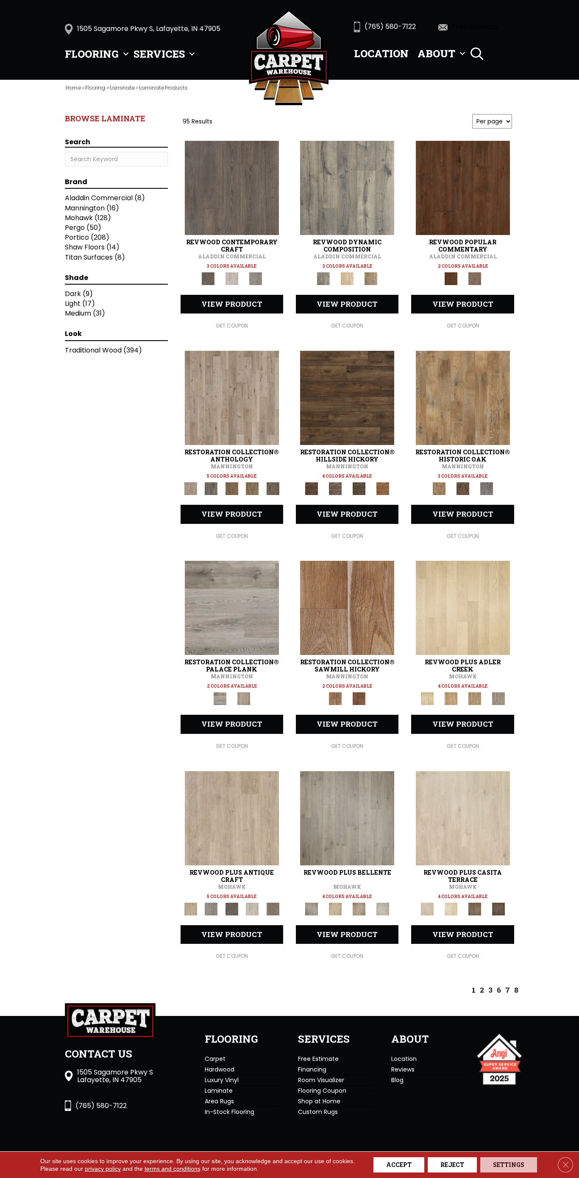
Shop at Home (319, 1101)
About (436, 53)
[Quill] (273, 488)
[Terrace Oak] (335, 908)
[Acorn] (347, 398)
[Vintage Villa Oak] (359, 908)
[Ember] (382, 488)
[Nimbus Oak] (463, 818)
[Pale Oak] (463, 608)
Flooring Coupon (322, 1090)
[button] (126, 54)
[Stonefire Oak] (347, 818)
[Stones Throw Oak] (498, 698)
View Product (231, 304)
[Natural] (347, 608)
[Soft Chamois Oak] (232, 818)
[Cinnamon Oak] (463, 188)
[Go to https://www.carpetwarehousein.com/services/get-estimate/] (480, 26)
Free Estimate (318, 1059)
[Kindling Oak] (273, 908)
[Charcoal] (462, 488)
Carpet (215, 1059)
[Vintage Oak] (255, 278)
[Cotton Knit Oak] (252, 908)
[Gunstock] (359, 698)
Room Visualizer (321, 1080)
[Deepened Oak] (232, 188)
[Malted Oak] (474, 698)
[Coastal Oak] (347, 278)
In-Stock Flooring (229, 1112)
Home (72, 87)
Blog (397, 1080)
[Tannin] (232, 488)
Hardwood (219, 1069)
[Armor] (232, 608)
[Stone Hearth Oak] (211, 908)
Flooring (92, 54)
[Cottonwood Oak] (474, 908)
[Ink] (211, 488)
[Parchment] (232, 398)
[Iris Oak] (451, 908)
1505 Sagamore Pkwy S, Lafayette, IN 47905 (148, 29)
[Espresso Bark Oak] (232, 908)
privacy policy (103, 1168)
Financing (312, 1069)
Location (381, 53)
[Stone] (335, 488)
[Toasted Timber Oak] (451, 698)
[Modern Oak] (347, 188)
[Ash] (463, 398)
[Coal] (359, 488)
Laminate (121, 87)
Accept (399, 1165)
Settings (508, 1165)
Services (159, 54)
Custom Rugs (318, 1112)
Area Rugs (219, 1101)
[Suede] (252, 488)
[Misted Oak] (474, 278)
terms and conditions (172, 1168)
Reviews (403, 1069)
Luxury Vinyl (222, 1080)
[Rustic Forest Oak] (498, 908)
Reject (452, 1165)
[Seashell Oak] (231, 278)
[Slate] (486, 488)
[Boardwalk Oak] (370, 278)
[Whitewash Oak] (382, 908)
